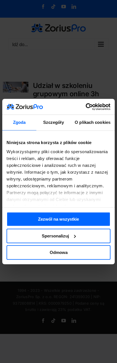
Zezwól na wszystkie (58, 219)
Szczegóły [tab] (53, 122)
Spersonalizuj (55, 235)
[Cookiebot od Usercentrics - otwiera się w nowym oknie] (85, 106)
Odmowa (59, 252)
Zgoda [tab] (19, 122)
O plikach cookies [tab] (92, 122)
